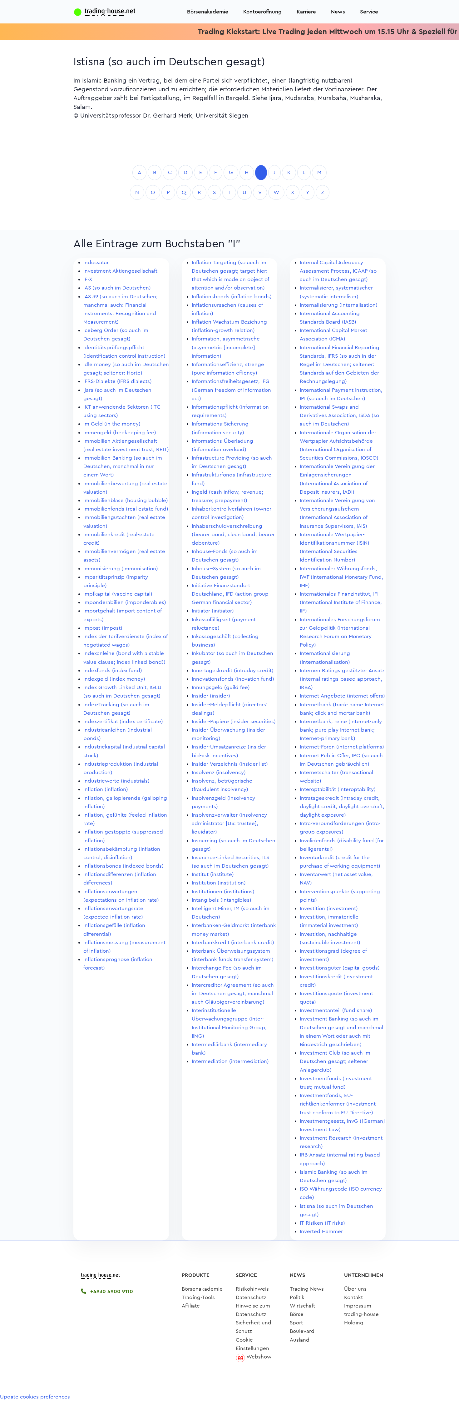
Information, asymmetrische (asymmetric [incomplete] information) (226, 347)
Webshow (258, 1356)
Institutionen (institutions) (223, 891)
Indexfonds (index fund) (112, 670)
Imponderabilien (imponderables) (124, 602)
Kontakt (353, 1297)
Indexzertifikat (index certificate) (123, 721)
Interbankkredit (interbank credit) (233, 942)
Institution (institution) (219, 882)
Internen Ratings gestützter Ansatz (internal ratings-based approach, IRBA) (342, 679)
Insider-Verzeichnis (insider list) (230, 764)
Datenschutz (251, 1297)
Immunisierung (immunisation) (120, 568)
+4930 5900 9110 (111, 1291)
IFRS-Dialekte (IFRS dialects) (117, 381)
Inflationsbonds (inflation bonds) (232, 296)
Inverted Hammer (321, 1231)
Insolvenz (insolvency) (219, 772)
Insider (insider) (211, 695)
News (338, 11)
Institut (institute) (213, 874)
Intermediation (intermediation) (230, 1061)
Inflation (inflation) (105, 789)
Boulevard (302, 1331)
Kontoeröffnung (262, 11)
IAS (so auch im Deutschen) (117, 287)
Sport (296, 1322)
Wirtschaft (302, 1305)
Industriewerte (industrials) (116, 781)
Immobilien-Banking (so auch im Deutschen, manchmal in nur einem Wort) (122, 466)
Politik (297, 1297)
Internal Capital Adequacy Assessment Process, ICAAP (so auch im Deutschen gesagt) (338, 271)
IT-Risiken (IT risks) (322, 1223)
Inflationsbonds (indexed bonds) (123, 866)
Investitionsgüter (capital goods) (340, 967)
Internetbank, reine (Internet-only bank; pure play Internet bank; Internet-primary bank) (341, 730)
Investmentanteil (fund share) (336, 1010)
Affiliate (191, 1305)
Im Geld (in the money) (112, 423)
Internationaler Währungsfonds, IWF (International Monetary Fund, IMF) (341, 577)
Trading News (307, 1289)
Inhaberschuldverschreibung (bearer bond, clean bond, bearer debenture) (233, 534)
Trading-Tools (198, 1297)
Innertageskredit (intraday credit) (233, 670)
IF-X (87, 279)
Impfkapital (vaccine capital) (117, 594)
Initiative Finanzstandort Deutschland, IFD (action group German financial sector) (230, 594)
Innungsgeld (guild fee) (221, 687)
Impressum (357, 1305)
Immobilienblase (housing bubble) (125, 500)
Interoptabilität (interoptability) (338, 789)
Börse (297, 1314)
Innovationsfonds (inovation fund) (233, 679)
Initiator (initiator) (213, 610)
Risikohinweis (252, 1289)
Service (369, 11)
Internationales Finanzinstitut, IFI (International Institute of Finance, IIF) (341, 602)
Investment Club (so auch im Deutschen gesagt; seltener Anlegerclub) (335, 1061)
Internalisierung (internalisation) (339, 305)
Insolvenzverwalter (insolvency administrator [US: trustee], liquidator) (229, 823)
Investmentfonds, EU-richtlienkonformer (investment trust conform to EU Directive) (338, 1104)
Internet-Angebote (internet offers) (342, 695)
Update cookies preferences (35, 1396)
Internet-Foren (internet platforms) (342, 746)
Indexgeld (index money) (114, 679)
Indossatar (96, 262)
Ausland (299, 1340)
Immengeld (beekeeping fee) (119, 432)
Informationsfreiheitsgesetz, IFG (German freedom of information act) (231, 390)
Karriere (306, 11)
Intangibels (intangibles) (221, 900)
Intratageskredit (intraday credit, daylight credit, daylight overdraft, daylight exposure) (342, 806)
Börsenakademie (207, 11)
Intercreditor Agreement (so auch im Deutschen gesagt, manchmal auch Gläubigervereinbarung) (233, 993)
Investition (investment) (329, 908)
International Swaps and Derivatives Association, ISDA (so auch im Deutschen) (339, 415)
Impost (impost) (102, 628)
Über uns (355, 1289)
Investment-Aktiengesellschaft (120, 271)
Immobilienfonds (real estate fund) (125, 509)
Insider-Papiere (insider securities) (234, 721)
